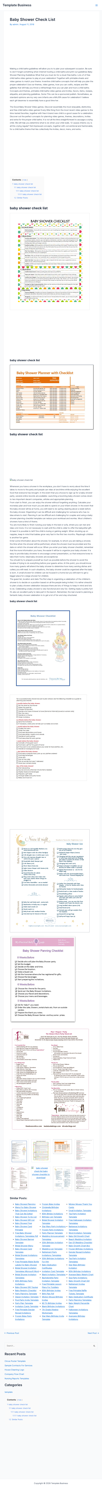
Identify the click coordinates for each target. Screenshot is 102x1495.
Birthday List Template (52, 1217)
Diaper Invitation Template (27, 1297)
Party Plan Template (24, 1303)
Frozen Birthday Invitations (81, 1249)
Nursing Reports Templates (17, 1378)
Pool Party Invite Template (27, 1300)
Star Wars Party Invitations (54, 1226)
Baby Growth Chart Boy (79, 1246)
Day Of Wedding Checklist (80, 1242)
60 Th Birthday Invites (52, 1303)
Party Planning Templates (80, 1300)
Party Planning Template (26, 1293)
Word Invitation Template (80, 1233)
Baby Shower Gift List (25, 1220)
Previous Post (11, 1333)
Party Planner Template (52, 1233)
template (8, 1392)
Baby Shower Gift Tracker (26, 1287)
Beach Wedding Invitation (80, 1239)
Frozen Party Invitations (52, 1230)
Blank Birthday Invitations (53, 1306)
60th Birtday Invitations (52, 1214)
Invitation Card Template (53, 1271)
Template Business (17, 5)
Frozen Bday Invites (51, 1204)
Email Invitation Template (80, 1210)
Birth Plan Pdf (48, 1293)
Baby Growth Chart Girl (79, 1281)
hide (24, 180)
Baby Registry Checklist (25, 1290)
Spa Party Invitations (78, 1278)
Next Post (93, 1333)
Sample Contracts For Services (18, 1365)
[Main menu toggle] (96, 5)
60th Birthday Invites (51, 1290)
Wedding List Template (52, 1249)
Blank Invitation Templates (54, 1274)
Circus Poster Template (15, 1361)
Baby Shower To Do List (26, 1217)
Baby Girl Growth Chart (79, 1236)
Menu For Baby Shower (25, 1207)
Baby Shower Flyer (23, 1223)
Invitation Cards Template (26, 1306)
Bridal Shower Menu (24, 1246)
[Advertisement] (32, 46)
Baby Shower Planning (25, 1204)
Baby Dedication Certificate (81, 1297)
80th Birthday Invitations (80, 1271)
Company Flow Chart (14, 1374)
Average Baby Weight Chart (81, 1274)
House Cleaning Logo (14, 1370)
